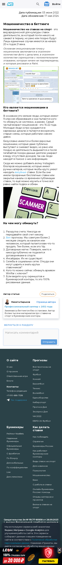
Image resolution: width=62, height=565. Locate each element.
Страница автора (46, 302)
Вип (8, 237)
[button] (48, 294)
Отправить (49, 342)
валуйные (20, 172)
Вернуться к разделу (18, 325)
